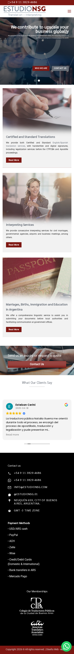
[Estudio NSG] (30, 11)
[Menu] (69, 11)
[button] (66, 646)
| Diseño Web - (56, 649)
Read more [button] (12, 434)
